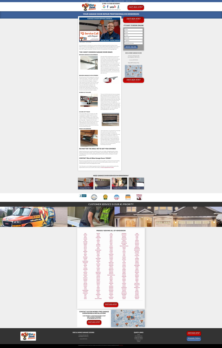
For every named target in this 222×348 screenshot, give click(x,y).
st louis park (137, 255)
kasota (111, 237)
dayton (85, 298)
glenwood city (98, 272)
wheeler (137, 286)
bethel (85, 252)
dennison (98, 236)
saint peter (124, 297)
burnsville (85, 265)
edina (98, 247)
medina (111, 280)
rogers (124, 281)
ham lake (98, 279)
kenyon (111, 240)
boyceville (85, 258)
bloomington (85, 256)
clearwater (85, 284)
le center (111, 251)
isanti (111, 233)
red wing (124, 270)
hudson (98, 295)
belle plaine (85, 251)
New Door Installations (102, 188)
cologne (85, 288)
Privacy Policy (121, 345)
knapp (111, 244)
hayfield (98, 288)
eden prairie (98, 245)
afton (85, 233)
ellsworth (98, 251)
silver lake (137, 244)
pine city (124, 258)
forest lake (98, 263)
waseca (137, 273)
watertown (137, 274)
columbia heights (85, 290)
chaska (85, 276)
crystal (85, 294)
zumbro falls (137, 297)
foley (98, 262)
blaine (85, 255)
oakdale (124, 248)
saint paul (124, 295)
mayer (111, 276)
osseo (124, 254)
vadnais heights (137, 265)
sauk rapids (137, 234)
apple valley (85, 241)
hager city (98, 277)
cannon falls (85, 269)
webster (136, 280)
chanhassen (85, 274)
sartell (137, 233)
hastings (98, 287)
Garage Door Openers (119, 188)
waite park (137, 270)
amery (85, 236)
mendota (111, 281)
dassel (85, 297)
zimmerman (137, 295)
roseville (124, 284)
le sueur (111, 252)
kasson (111, 238)
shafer (137, 238)
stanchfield (137, 258)
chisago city (85, 277)
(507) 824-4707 (136, 7)
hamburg (98, 280)
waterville (137, 276)
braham (85, 259)
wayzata (136, 279)
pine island (124, 259)
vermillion (137, 266)
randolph (124, 269)
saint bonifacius (124, 287)
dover (98, 238)
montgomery (111, 290)
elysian (98, 254)
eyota (98, 256)
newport (124, 240)
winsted (137, 290)
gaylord (98, 269)
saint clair (124, 290)
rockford (124, 280)
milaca (111, 284)
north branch (124, 241)
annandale (85, 238)
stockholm (137, 262)
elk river (98, 248)
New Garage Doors (138, 335)
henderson (98, 290)
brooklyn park (85, 262)
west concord (136, 283)
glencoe (98, 270)
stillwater (137, 261)
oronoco (124, 251)
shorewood (137, 243)
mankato (111, 266)
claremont (85, 280)
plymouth (124, 262)
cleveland (85, 286)
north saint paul (124, 243)
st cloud (137, 254)
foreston (98, 265)
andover (85, 237)
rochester (124, 279)
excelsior (98, 255)
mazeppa (111, 277)
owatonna (124, 256)
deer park (98, 233)
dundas (98, 241)
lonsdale (111, 259)
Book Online (131, 47)
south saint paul (137, 248)
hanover (98, 284)
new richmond (124, 238)
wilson (137, 288)
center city (85, 272)
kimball (111, 243)
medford (111, 279)
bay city (85, 247)
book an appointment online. (107, 167)
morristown (111, 294)
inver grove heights (98, 298)
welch (137, 281)
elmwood (98, 252)
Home (87, 1)
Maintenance (136, 188)
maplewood (111, 273)
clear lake (85, 283)
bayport (85, 248)
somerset (137, 245)
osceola (124, 252)
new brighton (124, 233)
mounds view (111, 297)
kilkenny (111, 241)
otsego (124, 255)
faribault (98, 259)
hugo (98, 297)
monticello (111, 291)
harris (98, 286)
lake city (111, 245)
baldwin (85, 245)
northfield (124, 244)
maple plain (111, 272)
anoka (85, 240)
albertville (85, 234)
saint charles (124, 288)
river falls (124, 274)
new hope (124, 236)
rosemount (124, 283)
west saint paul (137, 284)
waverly (137, 277)
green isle (98, 276)
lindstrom (111, 255)
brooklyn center (85, 261)
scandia (137, 237)
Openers (110, 1)
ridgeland (124, 273)
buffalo (85, 263)
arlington (85, 244)
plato (124, 261)
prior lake (124, 266)
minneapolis (111, 286)
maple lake (111, 270)
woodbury (137, 291)
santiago (124, 298)
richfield (124, 272)
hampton (98, 283)
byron (85, 266)
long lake (111, 258)
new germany (124, 234)
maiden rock (111, 265)
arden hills (85, 243)
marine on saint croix (111, 274)
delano (98, 234)
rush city (124, 286)
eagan (98, 243)
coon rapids (85, 291)
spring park (137, 251)
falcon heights (98, 258)
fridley (98, 266)
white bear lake (137, 287)
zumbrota (137, 298)
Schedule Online (194, 338)
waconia (137, 269)
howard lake (98, 294)
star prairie (137, 259)
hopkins (98, 291)
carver (85, 270)
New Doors (103, 1)
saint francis (124, 291)
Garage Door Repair (94, 1)
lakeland (111, 248)
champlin (85, 273)
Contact (134, 1)
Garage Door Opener (138, 338)
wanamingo (137, 272)
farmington (98, 261)
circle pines (85, 279)
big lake (85, 254)
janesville (111, 234)
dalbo (85, 295)
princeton (124, 265)
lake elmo (111, 247)
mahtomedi (111, 263)
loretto (111, 261)
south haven (137, 247)
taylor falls (137, 263)
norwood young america (124, 245)
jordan (111, 236)
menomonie (111, 283)
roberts (124, 277)
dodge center (98, 237)
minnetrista (111, 288)
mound (111, 295)
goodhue (98, 274)
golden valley (98, 273)
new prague (124, 237)
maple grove (111, 269)
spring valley (137, 252)
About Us (128, 1)
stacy (137, 256)
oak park (124, 247)
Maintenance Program (119, 1)
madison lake (111, 262)
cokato (85, 287)
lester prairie (111, 254)
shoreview (137, 241)
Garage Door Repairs (138, 337)
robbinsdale (124, 276)
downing (98, 240)
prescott (124, 263)
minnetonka (111, 287)
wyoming (137, 294)
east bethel (98, 244)
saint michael (124, 294)
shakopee (137, 240)
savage (137, 236)
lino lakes (111, 256)
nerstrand (111, 298)
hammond (98, 281)
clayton (85, 281)
